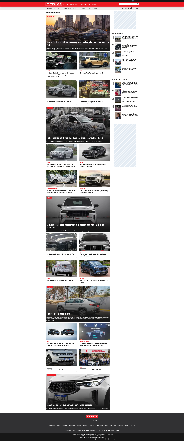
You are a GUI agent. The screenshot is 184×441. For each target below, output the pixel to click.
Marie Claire (72, 425)
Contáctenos (85, 430)
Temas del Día (49, 8)
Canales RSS (68, 430)
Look (106, 425)
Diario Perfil (52, 425)
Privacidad (92, 430)
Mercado (83, 4)
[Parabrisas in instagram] (129, 8)
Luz (111, 425)
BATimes (133, 425)
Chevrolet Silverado (92, 8)
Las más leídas (117, 33)
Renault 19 (75, 8)
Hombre (85, 425)
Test (89, 4)
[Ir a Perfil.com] (135, 1)
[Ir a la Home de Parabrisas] (53, 4)
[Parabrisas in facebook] (131, 8)
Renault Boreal (57, 8)
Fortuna (79, 425)
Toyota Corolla (82, 8)
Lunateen (120, 425)
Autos (72, 4)
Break (126, 425)
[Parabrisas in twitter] (134, 8)
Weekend (92, 425)
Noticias (65, 4)
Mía (115, 425)
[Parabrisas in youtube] (137, 8)
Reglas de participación (108, 430)
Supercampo (100, 425)
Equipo (98, 430)
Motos (77, 4)
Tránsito (117, 430)
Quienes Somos (77, 430)
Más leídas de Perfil (119, 79)
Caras (58, 425)
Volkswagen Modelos (66, 8)
